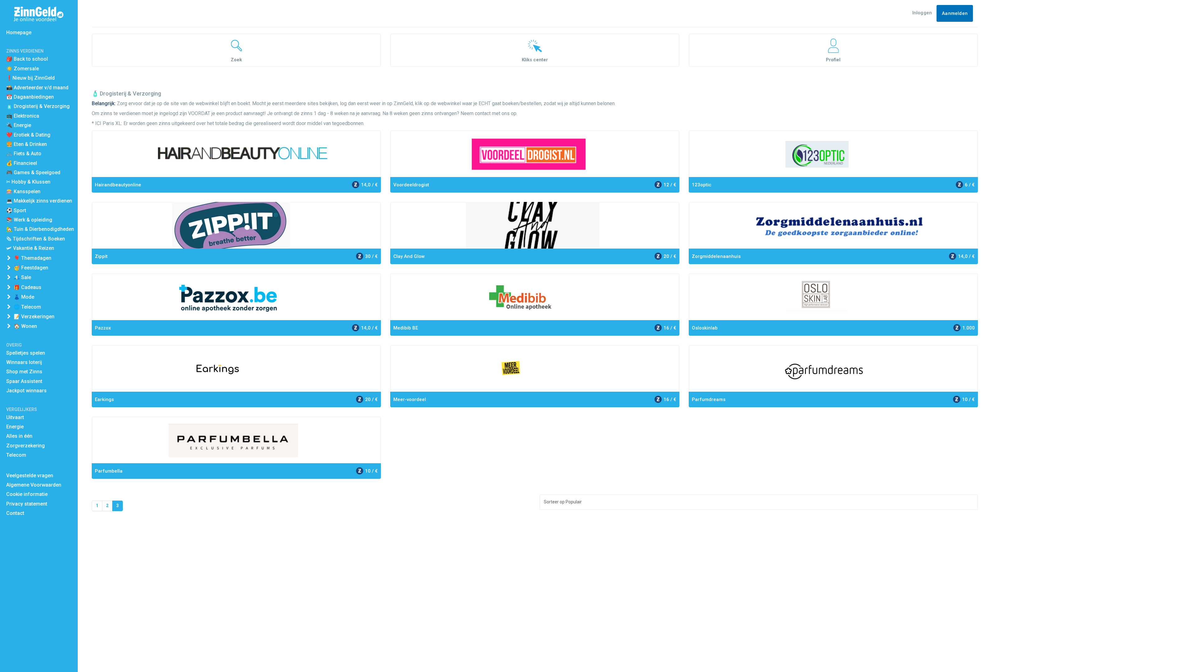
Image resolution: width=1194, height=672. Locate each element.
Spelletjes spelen (25, 353)
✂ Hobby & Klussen (28, 182)
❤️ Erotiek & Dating (28, 135)
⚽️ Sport (16, 210)
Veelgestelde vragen (29, 475)
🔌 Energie (18, 125)
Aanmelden (955, 13)
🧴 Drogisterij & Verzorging (38, 106)
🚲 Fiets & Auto (23, 153)
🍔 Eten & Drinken (26, 144)
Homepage (18, 32)
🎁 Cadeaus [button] (27, 287)
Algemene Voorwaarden (33, 485)
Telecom (16, 455)
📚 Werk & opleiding (29, 220)
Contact (15, 513)
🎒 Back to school (27, 59)
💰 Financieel (21, 163)
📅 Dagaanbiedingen (30, 97)
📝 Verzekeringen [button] (34, 317)
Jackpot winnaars (26, 391)
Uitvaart (15, 417)
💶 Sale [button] (22, 277)
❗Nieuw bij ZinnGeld (30, 78)
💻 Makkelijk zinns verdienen (39, 201)
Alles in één (19, 436)
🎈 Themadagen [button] (32, 258)
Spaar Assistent (24, 381)
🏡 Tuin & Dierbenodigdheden (40, 229)
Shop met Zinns (24, 372)
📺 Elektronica (22, 116)
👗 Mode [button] (24, 297)
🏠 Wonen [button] (25, 326)
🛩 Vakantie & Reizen (30, 248)
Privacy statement (26, 504)
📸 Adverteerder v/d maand (37, 88)
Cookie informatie (27, 494)
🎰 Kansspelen (23, 191)
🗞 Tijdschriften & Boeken (35, 239)
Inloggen (922, 13)
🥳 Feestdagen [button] (31, 268)
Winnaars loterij (24, 362)
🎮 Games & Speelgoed (33, 172)
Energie (15, 427)
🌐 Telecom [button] (27, 307)
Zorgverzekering (25, 446)
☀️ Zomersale (22, 69)
